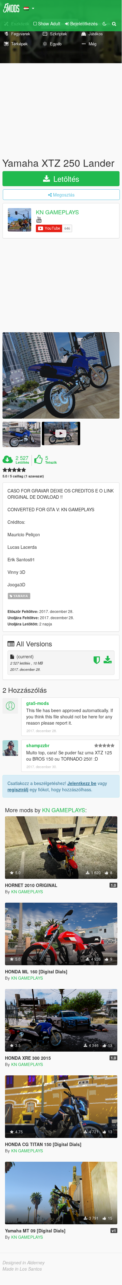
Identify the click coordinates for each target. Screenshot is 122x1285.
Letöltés (65, 178)
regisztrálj (17, 789)
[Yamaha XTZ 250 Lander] (61, 375)
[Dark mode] (104, 23)
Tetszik (51, 462)
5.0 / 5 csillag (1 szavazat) (23, 476)
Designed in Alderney (23, 1262)
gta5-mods (37, 703)
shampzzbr (37, 745)
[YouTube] (39, 219)
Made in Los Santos (22, 1269)
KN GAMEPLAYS (57, 212)
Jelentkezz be (81, 783)
